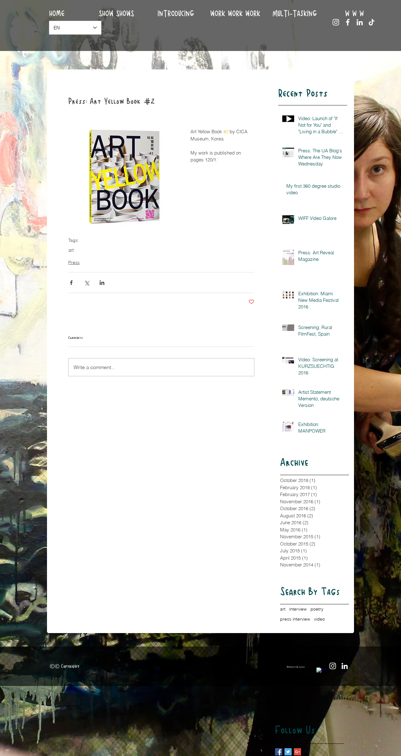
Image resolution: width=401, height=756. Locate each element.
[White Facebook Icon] (347, 22)
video (319, 619)
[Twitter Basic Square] (288, 751)
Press (74, 262)
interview (298, 609)
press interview (295, 619)
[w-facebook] (320, 671)
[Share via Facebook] (71, 283)
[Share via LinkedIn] (102, 283)
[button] (235, 14)
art (71, 250)
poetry (316, 609)
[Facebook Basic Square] (278, 751)
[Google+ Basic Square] (297, 751)
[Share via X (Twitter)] (87, 283)
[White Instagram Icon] (335, 22)
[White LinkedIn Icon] (359, 22)
